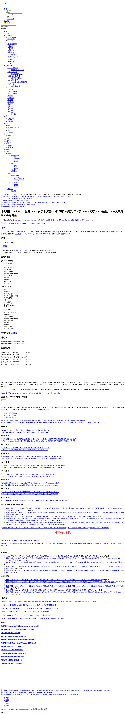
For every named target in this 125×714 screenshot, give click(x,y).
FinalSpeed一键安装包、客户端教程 (11, 663)
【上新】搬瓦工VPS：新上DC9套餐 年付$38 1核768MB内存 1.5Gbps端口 (71, 516)
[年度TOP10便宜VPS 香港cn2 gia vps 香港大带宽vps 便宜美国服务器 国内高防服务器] (26, 692)
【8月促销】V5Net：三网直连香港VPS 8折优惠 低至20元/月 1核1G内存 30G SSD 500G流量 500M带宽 (31, 458)
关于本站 (7, 698)
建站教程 (13, 170)
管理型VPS (10, 61)
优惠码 (4, 246)
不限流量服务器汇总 (17, 74)
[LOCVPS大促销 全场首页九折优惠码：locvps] (15, 500)
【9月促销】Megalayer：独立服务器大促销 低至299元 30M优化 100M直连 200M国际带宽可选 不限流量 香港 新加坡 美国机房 (38, 441)
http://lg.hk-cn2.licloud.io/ (20, 343)
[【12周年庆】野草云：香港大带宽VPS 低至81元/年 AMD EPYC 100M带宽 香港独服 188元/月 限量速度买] (33, 465)
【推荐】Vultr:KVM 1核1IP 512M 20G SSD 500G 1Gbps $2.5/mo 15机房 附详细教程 (25, 612)
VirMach (9, 129)
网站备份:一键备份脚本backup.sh (11, 646)
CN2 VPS (10, 40)
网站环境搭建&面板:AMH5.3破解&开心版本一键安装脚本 (18, 639)
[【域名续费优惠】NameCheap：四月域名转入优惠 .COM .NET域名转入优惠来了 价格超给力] (32, 582)
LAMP (16, 161)
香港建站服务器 (99, 389)
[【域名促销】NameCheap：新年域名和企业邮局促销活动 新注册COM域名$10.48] (29, 580)
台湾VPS (10, 96)
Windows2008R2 (19, 179)
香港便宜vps (50, 389)
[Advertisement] (52, 677)
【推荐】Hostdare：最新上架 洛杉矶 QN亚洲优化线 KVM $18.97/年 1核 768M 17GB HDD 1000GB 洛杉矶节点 (33, 618)
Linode (9, 135)
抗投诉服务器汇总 (16, 78)
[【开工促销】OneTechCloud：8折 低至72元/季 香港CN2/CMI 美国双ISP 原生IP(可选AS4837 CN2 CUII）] (35, 592)
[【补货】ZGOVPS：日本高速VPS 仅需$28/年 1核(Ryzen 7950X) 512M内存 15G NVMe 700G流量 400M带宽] (36, 566)
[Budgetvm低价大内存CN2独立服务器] (12, 206)
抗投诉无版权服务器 (13, 76)
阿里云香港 (10, 118)
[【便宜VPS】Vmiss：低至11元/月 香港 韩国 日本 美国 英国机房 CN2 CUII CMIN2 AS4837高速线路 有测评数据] (38, 558)
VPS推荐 (48, 220)
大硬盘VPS (10, 50)
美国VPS (6, 123)
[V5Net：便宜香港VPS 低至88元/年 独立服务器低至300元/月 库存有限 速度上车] (25, 430)
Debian (16, 187)
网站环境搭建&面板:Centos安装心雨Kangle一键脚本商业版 (18, 643)
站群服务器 (10, 84)
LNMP (16, 160)
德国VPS (10, 104)
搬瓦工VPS (10, 125)
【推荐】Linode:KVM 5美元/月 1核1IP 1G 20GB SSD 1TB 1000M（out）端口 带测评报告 (27, 615)
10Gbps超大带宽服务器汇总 (19, 82)
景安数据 (13, 114)
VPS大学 (3, 3)
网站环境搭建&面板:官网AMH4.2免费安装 (13, 636)
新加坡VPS (10, 98)
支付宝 (14, 333)
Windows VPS (11, 57)
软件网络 (10, 189)
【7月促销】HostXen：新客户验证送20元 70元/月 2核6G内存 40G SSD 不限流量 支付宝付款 (28, 476)
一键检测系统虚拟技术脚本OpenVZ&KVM (14, 653)
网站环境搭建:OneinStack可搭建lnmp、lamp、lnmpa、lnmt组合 (20, 626)
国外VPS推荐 (8, 36)
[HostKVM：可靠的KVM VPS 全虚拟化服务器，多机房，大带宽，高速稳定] (24, 223)
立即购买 (11, 283)
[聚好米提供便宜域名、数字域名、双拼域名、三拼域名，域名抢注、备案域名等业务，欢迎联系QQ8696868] (33, 528)
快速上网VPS (11, 46)
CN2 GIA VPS (11, 37)
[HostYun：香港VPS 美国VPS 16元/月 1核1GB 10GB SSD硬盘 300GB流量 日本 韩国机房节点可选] (30, 492)
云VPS (9, 64)
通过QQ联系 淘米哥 (10, 417)
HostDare (10, 132)
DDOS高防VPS (12, 54)
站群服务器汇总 (15, 86)
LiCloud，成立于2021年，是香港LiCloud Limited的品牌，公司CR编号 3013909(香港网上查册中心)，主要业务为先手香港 (36, 232)
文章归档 (7, 700)
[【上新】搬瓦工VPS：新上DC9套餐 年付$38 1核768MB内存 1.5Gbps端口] (26, 516)
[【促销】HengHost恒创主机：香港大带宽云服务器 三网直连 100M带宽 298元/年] (25, 448)
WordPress (14, 171)
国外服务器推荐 (9, 66)
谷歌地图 (7, 705)
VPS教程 (6, 141)
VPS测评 (6, 139)
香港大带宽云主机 (77, 389)
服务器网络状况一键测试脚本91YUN (12, 650)
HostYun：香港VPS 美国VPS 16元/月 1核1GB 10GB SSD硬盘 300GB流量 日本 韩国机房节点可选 (29, 494)
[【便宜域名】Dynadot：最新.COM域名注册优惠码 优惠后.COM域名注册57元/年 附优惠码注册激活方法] (35, 586)
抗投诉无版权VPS (12, 56)
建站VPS (10, 59)
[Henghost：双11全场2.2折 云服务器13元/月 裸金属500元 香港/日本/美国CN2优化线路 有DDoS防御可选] (35, 570)
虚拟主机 (7, 149)
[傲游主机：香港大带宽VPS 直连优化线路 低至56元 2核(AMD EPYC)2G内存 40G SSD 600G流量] (30, 483)
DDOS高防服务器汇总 (17, 70)
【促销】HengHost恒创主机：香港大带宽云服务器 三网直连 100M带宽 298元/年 (24, 450)
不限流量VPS (11, 48)
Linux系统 (14, 182)
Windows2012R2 (19, 180)
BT (15, 157)
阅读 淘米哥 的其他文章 (11, 413)
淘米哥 (3, 220)
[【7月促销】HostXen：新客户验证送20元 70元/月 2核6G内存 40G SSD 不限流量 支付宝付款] (29, 474)
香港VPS (6, 116)
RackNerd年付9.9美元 (13, 127)
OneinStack (17, 158)
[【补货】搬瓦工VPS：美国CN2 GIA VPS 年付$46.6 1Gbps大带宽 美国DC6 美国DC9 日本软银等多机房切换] (37, 512)
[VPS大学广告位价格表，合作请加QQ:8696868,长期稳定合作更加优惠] (87, 528)
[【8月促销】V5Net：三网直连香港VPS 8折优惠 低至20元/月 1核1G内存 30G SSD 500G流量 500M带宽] (32, 456)
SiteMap (6, 701)
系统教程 (10, 173)
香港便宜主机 (58, 389)
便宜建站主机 (29, 389)
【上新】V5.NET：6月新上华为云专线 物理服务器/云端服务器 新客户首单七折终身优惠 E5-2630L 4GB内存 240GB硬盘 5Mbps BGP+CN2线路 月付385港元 (50, 422)
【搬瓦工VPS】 (36, 709)
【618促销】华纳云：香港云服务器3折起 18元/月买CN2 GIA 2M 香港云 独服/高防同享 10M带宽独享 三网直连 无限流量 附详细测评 (43, 420)
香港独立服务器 (90, 232)
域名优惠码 (7, 143)
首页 (5, 31)
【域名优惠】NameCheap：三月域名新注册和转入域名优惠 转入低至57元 (71, 590)
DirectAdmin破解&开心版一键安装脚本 (12, 656)
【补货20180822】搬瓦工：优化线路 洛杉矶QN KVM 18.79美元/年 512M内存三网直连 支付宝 (28, 605)
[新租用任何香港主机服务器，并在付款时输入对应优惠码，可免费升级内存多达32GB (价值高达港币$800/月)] (34, 202)
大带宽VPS (10, 52)
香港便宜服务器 (67, 389)
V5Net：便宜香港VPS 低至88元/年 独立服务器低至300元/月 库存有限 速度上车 (24, 432)
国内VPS (10, 112)
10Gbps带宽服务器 (13, 80)
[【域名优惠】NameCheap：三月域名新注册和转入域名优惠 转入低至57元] (27, 590)
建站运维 (7, 151)
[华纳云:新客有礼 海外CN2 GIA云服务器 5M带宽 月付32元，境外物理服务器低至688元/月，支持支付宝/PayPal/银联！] (36, 196)
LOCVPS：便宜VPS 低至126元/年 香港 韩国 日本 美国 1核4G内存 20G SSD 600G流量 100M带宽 (91, 562)
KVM (31, 220)
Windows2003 (18, 177)
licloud (6, 389)
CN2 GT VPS (11, 39)
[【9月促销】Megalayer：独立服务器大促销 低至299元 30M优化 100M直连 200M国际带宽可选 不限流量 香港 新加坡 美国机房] (39, 439)
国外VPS (10, 110)
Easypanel (17, 168)
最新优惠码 (10, 145)
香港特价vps (108, 389)
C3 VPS (9, 42)
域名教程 (10, 147)
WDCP (16, 166)
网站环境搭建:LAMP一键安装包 (10, 633)
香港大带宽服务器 (89, 389)
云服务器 (18, 234)
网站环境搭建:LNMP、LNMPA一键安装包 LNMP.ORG (17, 629)
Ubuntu (16, 185)
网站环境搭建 (15, 155)
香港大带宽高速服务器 (107, 232)
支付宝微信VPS (12, 44)
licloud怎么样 (21, 389)
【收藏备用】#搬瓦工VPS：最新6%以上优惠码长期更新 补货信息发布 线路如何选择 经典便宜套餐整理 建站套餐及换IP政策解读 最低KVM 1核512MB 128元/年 (48, 601)
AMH (16, 165)
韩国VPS (10, 100)
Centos (16, 184)
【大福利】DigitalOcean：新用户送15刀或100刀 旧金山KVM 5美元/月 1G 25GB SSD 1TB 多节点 (29, 608)
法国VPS (10, 106)
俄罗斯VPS (10, 102)
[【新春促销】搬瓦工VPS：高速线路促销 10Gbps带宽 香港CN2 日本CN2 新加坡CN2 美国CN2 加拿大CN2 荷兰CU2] (39, 508)
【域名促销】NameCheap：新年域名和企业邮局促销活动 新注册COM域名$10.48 (78, 580)
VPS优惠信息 (41, 220)
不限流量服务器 (12, 72)
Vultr (8, 130)
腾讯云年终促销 (12, 94)
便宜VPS (6, 34)
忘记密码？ (10, 19)
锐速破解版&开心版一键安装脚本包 (11, 660)
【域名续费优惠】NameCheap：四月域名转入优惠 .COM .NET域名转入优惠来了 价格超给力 (88, 582)
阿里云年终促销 (12, 91)
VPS (5, 88)
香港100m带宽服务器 (39, 389)
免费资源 (13, 191)
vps (73, 232)
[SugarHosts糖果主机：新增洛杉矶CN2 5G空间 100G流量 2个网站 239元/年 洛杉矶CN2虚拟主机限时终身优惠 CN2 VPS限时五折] (39, 694)
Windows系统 (15, 175)
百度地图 (7, 703)
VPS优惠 (10, 89)
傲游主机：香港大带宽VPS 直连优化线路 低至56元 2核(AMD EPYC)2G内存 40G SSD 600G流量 (29, 485)
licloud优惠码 (12, 389)
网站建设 (10, 153)
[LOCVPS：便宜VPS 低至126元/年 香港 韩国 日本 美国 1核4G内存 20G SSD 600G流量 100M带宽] (33, 562)
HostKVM (10, 121)
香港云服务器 (80, 232)
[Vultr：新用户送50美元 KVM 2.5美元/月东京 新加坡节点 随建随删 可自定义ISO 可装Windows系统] (30, 393)
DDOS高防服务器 (12, 68)
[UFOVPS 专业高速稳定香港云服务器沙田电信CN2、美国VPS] (48, 500)
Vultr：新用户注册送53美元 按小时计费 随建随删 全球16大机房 (20, 540)
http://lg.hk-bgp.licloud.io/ (20, 341)
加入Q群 (6, 21)
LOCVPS (10, 120)
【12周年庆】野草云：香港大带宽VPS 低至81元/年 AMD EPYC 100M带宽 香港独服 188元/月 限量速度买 (32, 467)
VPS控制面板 (15, 163)
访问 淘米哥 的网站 (10, 415)
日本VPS (6, 134)
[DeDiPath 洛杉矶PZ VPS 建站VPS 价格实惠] (14, 200)
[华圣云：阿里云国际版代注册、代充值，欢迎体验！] (17, 198)
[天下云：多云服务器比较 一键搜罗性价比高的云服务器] (18, 204)
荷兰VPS (10, 108)
